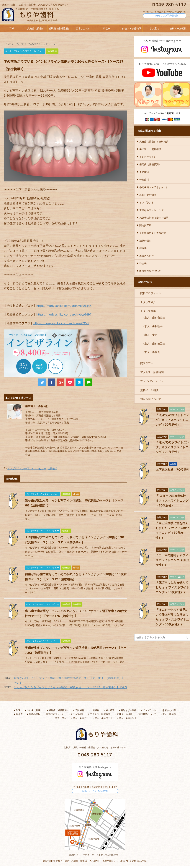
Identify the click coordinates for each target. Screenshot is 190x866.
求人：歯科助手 (153, 326)
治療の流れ (145, 240)
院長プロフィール (150, 293)
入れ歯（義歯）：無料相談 (153, 141)
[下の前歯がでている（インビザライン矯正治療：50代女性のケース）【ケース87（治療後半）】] (79, 382)
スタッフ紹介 (148, 302)
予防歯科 (144, 171)
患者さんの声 (83, 28)
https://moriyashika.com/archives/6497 (63, 314)
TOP (11, 28)
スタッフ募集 (148, 311)
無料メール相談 (178, 28)
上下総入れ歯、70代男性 (172, 469)
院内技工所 (145, 225)
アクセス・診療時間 (130, 28)
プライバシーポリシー (153, 381)
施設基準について (150, 399)
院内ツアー (146, 363)
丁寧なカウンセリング (151, 210)
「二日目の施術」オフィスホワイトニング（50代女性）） (172, 560)
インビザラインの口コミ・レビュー (26, 468)
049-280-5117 (170, 4)
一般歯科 (144, 179)
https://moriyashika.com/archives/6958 (61, 323)
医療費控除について (150, 270)
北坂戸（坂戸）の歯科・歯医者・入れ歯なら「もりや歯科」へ (95, 747)
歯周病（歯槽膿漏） (59, 28)
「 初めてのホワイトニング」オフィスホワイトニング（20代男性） (172, 419)
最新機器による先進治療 (152, 232)
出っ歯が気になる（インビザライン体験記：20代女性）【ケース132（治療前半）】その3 (70, 687)
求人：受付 (150, 334)
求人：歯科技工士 (154, 343)
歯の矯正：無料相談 (150, 149)
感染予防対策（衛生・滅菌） (155, 217)
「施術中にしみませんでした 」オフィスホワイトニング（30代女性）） (172, 587)
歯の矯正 (110, 710)
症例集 (143, 248)
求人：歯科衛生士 (154, 317)
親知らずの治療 (147, 194)
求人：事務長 (152, 352)
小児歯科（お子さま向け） (153, 187)
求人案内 (154, 28)
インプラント (146, 202)
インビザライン (147, 156)
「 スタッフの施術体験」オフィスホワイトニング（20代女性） (172, 500)
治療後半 (52, 468)
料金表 (106, 28)
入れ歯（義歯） (35, 28)
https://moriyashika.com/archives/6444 (64, 306)
